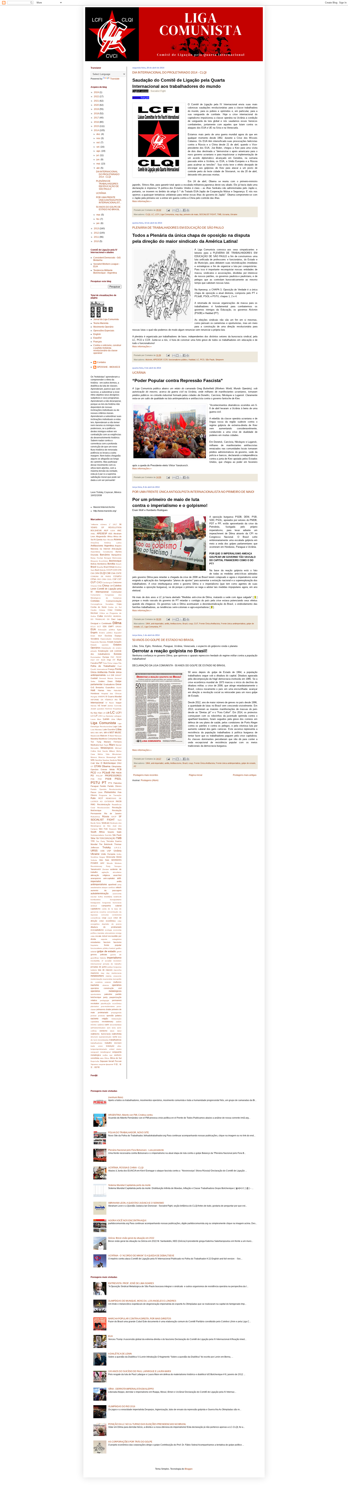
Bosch (118, 564)
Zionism (105, 869)
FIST (93, 660)
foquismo (94, 945)
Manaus (118, 736)
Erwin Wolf (96, 636)
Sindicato (105, 823)
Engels (94, 632)
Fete (105, 663)
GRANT (118, 675)
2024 (97, 92)
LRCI (100, 716)
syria (115, 1037)
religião (105, 1019)
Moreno (94, 757)
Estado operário (100, 645)
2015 (97, 126)
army (119, 885)
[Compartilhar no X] (181, 210)
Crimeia (102, 610)
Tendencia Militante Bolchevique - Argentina (105, 271)
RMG (93, 804)
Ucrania (225, 214)
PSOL (118, 778)
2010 (97, 241)
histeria (103, 958)
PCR (99, 773)
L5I (104, 713)
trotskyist (110, 1046)
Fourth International (99, 669)
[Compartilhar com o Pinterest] (188, 210)
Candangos (107, 583)
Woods (110, 863)
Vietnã (118, 857)
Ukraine (233, 214)
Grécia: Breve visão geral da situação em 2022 (131, 1238)
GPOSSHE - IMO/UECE (108, 367)
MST (111, 732)
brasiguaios (95, 903)
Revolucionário (103, 808)
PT (160, 627)
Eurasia (117, 654)
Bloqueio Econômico (99, 561)
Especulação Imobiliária (111, 639)
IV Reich (109, 703)
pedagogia (104, 1000)
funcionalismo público (178, 359)
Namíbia (98, 760)
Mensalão (95, 748)
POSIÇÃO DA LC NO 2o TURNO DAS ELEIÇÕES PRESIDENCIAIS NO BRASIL (147, 1424)
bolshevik (117, 897)
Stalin (119, 832)
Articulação (116, 549)
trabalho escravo (113, 1043)
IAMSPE (101, 697)
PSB (92, 779)
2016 (97, 122)
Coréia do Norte (99, 607)
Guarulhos (110, 687)
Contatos (101, 362)
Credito (94, 610)
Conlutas (95, 601)
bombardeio (96, 900)
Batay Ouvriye (97, 558)
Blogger (188, 1469)
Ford (119, 666)
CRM (104, 579)
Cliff (111, 586)
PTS (110, 783)
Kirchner (108, 709)
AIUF (106, 530)
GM (112, 675)
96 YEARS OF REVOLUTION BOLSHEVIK (106, 527)
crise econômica (107, 921)
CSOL (109, 579)
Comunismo (95, 595)
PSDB (108, 779)
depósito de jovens (111, 924)
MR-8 (106, 732)
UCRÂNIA (139, 372)
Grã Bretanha (97, 687)
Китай (111, 1061)
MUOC (118, 732)
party (105, 997)
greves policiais (99, 954)
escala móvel (101, 936)
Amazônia (95, 543)
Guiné (118, 688)
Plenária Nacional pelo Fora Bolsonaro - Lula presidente (136, 1150)
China (105, 585)
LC (152, 214)
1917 (115, 524)
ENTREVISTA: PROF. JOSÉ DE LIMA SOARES (131, 1283)
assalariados (96, 887)
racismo (94, 1018)
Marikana (95, 745)
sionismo (103, 1031)
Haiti (93, 690)
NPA (92, 760)
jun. (98, 159)
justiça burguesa (114, 967)
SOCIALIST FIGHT (207, 214)
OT (92, 766)
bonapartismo (115, 900)
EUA (93, 629)
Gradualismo (109, 684)
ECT (99, 627)
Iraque (118, 703)
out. (98, 142)
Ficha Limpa (112, 663)
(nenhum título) (115, 1097)
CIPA (97, 573)
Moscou (101, 757)
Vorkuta (94, 860)
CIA (92, 573)
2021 (97, 101)
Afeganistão (101, 536)
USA (102, 851)
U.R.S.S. (117, 848)
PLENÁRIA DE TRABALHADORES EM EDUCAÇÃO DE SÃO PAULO (178, 227)
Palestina (117, 783)
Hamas (101, 690)
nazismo (95, 985)
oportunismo (96, 994)
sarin (107, 1025)
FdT (100, 663)
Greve (118, 684)
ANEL (93, 534)
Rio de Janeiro (112, 813)
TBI (97, 838)
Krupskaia (117, 709)
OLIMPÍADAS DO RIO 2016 (121, 1406)
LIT (96, 716)
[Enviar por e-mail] (174, 210)
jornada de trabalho (112, 964)
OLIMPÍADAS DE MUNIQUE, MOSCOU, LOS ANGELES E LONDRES (142, 1301)
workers (117, 1055)
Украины (94, 1064)
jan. (98, 223)
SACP (113, 817)
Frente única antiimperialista (233, 623)
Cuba (100, 616)
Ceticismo (117, 582)
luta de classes (105, 970)
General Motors (106, 678)
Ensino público (106, 633)
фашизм (109, 1064)
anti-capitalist (109, 878)
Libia (113, 719)
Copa (119, 604)
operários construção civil (106, 988)
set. (98, 147)
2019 (97, 109)
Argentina (109, 545)
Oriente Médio (108, 769)
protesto (101, 1016)
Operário (94, 769)
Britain (112, 567)
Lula (119, 726)
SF (120, 816)
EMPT (111, 626)
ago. (98, 151)
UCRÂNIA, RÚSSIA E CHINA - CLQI (125, 1167)
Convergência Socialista (102, 604)
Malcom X (104, 736)
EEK (105, 626)
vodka (105, 1055)
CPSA (93, 579)
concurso (105, 915)
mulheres (117, 982)
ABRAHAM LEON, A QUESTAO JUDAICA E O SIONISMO (136, 1203)
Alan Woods (108, 540)
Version (136, 97)
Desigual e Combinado (101, 623)
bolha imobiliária (105, 897)
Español (97, 338)
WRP (102, 863)
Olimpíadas (116, 766)
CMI (108, 573)
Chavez (94, 586)
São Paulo (210, 359)
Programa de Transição (110, 795)
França (111, 669)
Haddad (191, 359)
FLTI (103, 660)
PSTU (95, 783)
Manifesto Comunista (108, 739)
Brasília (100, 567)
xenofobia (95, 1058)
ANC (119, 530)
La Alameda (108, 716)
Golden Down (105, 681)
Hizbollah (117, 690)
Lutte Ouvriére (109, 729)
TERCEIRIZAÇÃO (107, 838)
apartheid (112, 884)
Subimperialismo (97, 835)
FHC (112, 657)
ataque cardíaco (108, 887)
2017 (97, 117)
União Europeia (108, 854)
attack (118, 887)
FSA (109, 660)
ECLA (93, 627)
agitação (105, 872)
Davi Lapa (116, 619)
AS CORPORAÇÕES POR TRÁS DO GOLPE (130, 1441)
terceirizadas (103, 1040)
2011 (97, 237)
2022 (97, 96)
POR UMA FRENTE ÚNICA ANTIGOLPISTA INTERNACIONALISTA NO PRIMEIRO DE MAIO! (193, 491)
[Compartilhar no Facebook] (184, 210)
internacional (96, 964)
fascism (106, 942)
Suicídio (108, 835)
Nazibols (113, 760)
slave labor (115, 1031)
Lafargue (117, 716)
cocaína (102, 912)
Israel (103, 705)
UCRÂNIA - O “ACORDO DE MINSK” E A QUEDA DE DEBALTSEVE (141, 1255)
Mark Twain (104, 745)
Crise (110, 610)
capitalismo (95, 909)
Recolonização (103, 804)
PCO (202, 359)
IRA (116, 700)
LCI (92, 716)
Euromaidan (96, 657)
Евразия (104, 1061)
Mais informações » (142, 201)
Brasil (93, 567)
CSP (115, 579)
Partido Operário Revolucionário (106, 789)
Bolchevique (115, 561)
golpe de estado (248, 763)
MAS (93, 733)
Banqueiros (116, 555)
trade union (97, 1046)
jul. (98, 155)
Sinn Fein (103, 829)
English (97, 334)
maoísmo (95, 973)
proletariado (103, 1012)
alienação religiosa (100, 875)
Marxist (118, 745)
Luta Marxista (96, 730)
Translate (114, 78)
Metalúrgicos (107, 748)
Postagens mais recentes (145, 775)
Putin (93, 798)
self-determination (98, 1028)
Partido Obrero (114, 786)
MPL (101, 733)
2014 (97, 130)
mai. (98, 163)
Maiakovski (95, 736)
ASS (110, 533)
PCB (119, 769)
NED (119, 757)
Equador (117, 633)
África (106, 1058)
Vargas (102, 857)
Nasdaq (106, 760)
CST (119, 579)
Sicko (98, 823)
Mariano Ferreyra (112, 742)
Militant (112, 751)
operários (116, 985)
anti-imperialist (157, 623)
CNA (113, 573)
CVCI (99, 582)
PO (92, 775)
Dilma (117, 623)
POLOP (99, 776)
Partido (103, 786)
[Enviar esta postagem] (168, 210)
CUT (196, 623)
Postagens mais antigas (244, 775)
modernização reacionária (101, 979)
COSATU (117, 576)
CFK (119, 570)
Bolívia (93, 564)
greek (119, 952)
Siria (119, 829)
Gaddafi (94, 678)
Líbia (118, 729)
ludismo (94, 970)
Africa (109, 536)
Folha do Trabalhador (103, 666)
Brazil (185, 623)
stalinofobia (116, 1034)
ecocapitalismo (97, 930)
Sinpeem (112, 829)
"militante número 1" (101, 524)
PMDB (118, 773)
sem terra (111, 1028)
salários (101, 1025)
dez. (98, 134)
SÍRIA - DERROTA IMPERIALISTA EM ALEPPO (131, 1389)
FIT (97, 660)
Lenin (106, 719)
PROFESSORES (113, 775)
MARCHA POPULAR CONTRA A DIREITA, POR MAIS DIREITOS (139, 1318)
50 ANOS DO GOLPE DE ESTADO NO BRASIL (163, 639)
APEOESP (157, 359)
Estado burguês (114, 642)
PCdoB (106, 772)
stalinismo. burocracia (101, 1034)
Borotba (111, 564)
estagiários (116, 939)
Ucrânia (117, 851)
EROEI (118, 627)
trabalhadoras (115, 1040)
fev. (98, 219)
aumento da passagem (106, 890)
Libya (119, 719)
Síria (93, 838)
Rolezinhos (95, 817)
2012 (97, 233)
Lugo (115, 726)
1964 (148, 623)
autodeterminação (100, 893)
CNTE (118, 573)
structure (94, 1037)
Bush (97, 570)
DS (108, 619)
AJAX (112, 531)
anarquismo (96, 878)
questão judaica (114, 1015)
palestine (108, 994)
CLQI (148, 214)
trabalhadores (96, 1043)
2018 (97, 113)
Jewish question (97, 709)
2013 (97, 228)
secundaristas (115, 1025)
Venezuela (110, 857)
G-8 (108, 675)
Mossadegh (111, 757)
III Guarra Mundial (113, 696)
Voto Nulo (104, 860)
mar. (98, 214)
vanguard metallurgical (101, 1052)
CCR (165, 359)
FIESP (118, 657)
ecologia (108, 930)
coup (190, 623)
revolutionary (107, 1021)
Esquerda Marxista (98, 642)
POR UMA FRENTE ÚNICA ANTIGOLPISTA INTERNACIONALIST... (108, 200)
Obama (106, 766)
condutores (116, 915)
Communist (116, 592)
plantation (95, 1006)
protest (93, 1016)
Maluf (112, 736)
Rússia (105, 816)
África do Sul (115, 1058)
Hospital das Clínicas (111, 694)
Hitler (109, 690)
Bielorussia (116, 558)
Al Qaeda (98, 539)
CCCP (109, 570)
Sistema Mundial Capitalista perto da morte (129, 1185)
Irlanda (93, 706)
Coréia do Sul (114, 607)
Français (97, 341)
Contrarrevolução (113, 601)
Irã (99, 705)
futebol (112, 948)
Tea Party (100, 841)
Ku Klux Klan (96, 713)
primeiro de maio (191, 214)
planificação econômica (111, 1003)
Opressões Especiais (103, 330)
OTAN (97, 766)
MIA (97, 733)
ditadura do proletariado (106, 927)
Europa (106, 657)
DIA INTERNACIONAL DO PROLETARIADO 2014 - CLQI (169, 72)
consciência (95, 918)
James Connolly (114, 706)
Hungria (94, 697)
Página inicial (195, 775)
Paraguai (94, 786)
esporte (104, 939)
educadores (110, 933)
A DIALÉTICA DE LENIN (120, 1353)
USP (109, 851)
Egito (119, 630)
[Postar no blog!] (177, 210)
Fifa (119, 663)
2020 (97, 105)
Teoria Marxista (100, 323)
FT (114, 660)
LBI (107, 713)
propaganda (116, 1013)
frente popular (112, 945)
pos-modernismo (108, 1006)
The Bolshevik (106, 844)
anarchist (117, 875)
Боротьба (95, 1061)
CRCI (99, 579)
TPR (93, 841)
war (110, 1055)
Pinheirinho (110, 792)
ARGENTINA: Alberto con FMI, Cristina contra (130, 1115)
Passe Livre (96, 792)
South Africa (98, 832)
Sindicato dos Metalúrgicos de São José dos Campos (106, 826)
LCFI (157, 214)
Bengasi (107, 558)
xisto (102, 1058)
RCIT (100, 798)
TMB (219, 214)
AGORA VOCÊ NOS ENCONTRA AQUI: (127, 1220)
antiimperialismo (99, 884)
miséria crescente (113, 976)
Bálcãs (103, 570)
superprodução (105, 1037)
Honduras (95, 693)
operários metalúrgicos (106, 991)
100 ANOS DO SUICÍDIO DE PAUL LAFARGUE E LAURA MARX (139, 1371)
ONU (119, 763)
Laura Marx (96, 719)
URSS (94, 850)
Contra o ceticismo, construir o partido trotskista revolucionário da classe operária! (107, 349)
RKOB (118, 801)
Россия (118, 1061)
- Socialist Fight (149, 91)
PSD (100, 779)
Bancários (105, 554)
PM (113, 772)
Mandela (94, 739)
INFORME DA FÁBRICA (102, 700)
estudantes (95, 942)
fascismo (117, 942)
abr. (98, 168)
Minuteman (116, 754)
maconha (117, 970)
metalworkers (97, 976)
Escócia (108, 636)
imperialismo (114, 957)
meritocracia (116, 973)
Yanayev (117, 866)
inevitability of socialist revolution (106, 961)
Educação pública (106, 630)
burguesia (106, 903)
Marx (112, 744)
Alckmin (148, 359)
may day (179, 214)
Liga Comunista (167, 214)
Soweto (110, 832)
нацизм (102, 1064)
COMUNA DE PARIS (101, 576)
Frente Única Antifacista (209, 623)
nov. (98, 138)
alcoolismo (117, 872)
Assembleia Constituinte (102, 552)
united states (115, 1049)
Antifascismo (175, 623)
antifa (167, 623)
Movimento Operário (103, 327)
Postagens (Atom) (149, 780)
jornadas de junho (99, 967)
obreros (105, 985)
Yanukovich (96, 869)
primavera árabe (103, 1009)
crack (110, 918)
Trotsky (106, 847)
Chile (100, 586)
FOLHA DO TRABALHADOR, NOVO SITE (128, 1132)
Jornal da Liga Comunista (106, 319)
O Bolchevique (108, 763)
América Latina (112, 543)
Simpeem (220, 359)
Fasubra (94, 663)
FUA (119, 660)
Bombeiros (102, 564)
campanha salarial (112, 906)
